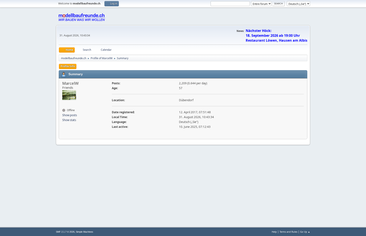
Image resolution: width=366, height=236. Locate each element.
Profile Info (68, 66)
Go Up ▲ (305, 231)
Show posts (69, 115)
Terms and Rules (288, 231)
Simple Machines (84, 232)
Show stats (69, 120)
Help (274, 231)
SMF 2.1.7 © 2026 (65, 232)
